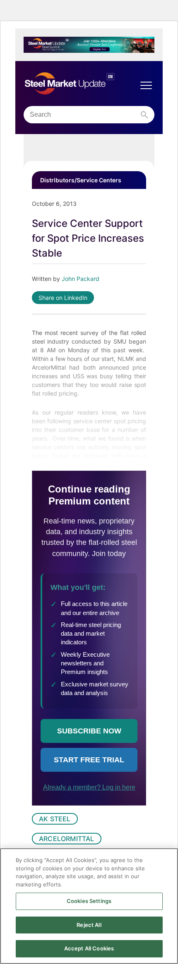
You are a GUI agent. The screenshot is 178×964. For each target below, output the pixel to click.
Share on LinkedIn (62, 297)
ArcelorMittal (66, 838)
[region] (89, 906)
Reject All (89, 925)
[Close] (165, 861)
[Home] (81, 84)
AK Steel (55, 819)
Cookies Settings (89, 901)
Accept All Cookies (89, 948)
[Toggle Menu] (146, 85)
